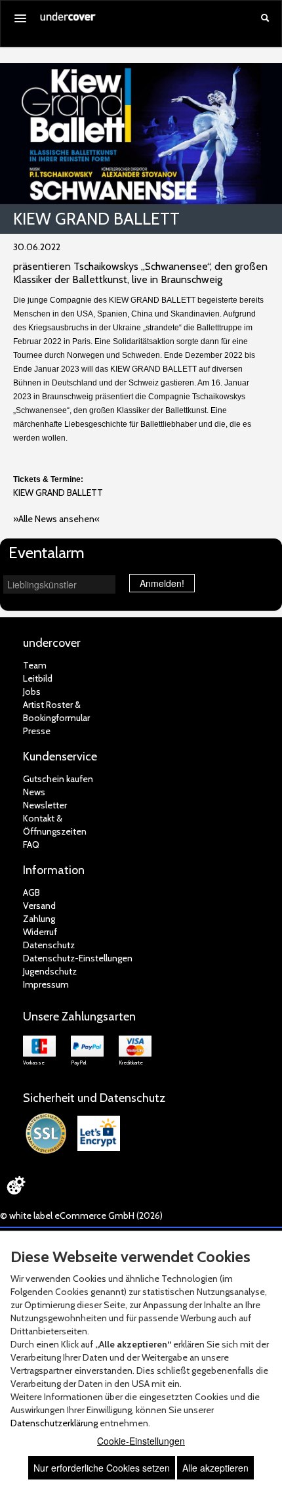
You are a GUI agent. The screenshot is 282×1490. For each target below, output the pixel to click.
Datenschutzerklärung (54, 1423)
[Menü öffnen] (20, 18)
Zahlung (39, 919)
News (34, 792)
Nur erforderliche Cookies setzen (101, 1467)
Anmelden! (162, 583)
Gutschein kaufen (58, 779)
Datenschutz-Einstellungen (77, 958)
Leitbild (37, 678)
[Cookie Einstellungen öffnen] (15, 1185)
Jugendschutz (50, 971)
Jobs (32, 691)
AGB (31, 892)
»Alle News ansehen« (56, 519)
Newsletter (45, 805)
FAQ (31, 844)
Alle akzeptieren (215, 1467)
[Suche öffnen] (265, 19)
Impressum (46, 984)
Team (35, 665)
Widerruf (40, 932)
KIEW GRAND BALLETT (58, 492)
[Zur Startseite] (68, 21)
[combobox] (59, 584)
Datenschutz (49, 945)
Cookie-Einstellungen (141, 1440)
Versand (39, 905)
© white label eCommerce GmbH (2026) (81, 1215)
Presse (36, 731)
